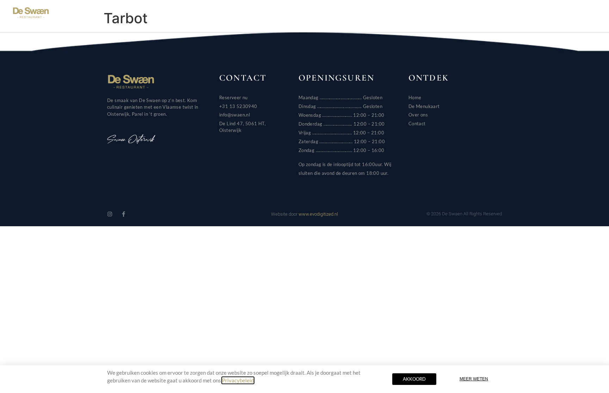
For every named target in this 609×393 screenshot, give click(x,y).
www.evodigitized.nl (318, 214)
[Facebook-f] (123, 214)
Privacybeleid (238, 380)
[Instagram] (109, 214)
